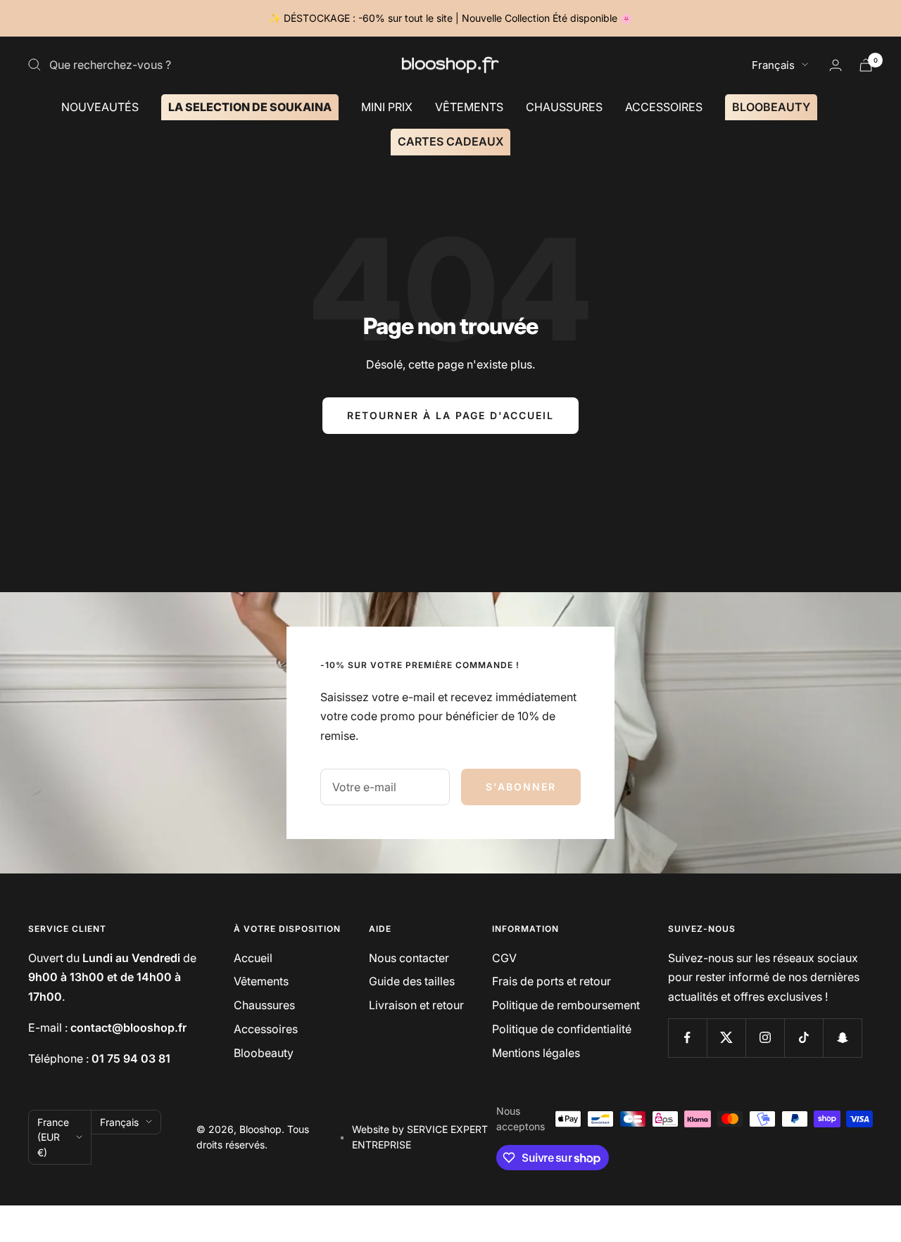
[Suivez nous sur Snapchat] (842, 1037)
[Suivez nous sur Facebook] (687, 1037)
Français (773, 65)
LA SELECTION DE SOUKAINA (250, 106)
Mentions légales (536, 1053)
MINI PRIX (386, 106)
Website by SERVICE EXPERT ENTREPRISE (420, 1137)
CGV (504, 958)
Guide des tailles (412, 981)
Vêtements (261, 981)
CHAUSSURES (564, 106)
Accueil (253, 958)
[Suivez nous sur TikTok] (803, 1037)
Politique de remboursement (566, 1005)
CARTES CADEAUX (450, 141)
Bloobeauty (264, 1053)
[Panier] (866, 65)
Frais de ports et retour (551, 981)
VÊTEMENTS (469, 106)
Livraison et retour (416, 1005)
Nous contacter (409, 958)
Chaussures (264, 1005)
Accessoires (266, 1029)
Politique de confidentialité (561, 1029)
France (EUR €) (53, 1137)
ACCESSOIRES (663, 106)
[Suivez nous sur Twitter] (726, 1037)
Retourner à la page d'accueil (450, 415)
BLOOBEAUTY (771, 106)
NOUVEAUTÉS (100, 106)
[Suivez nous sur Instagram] (764, 1037)
